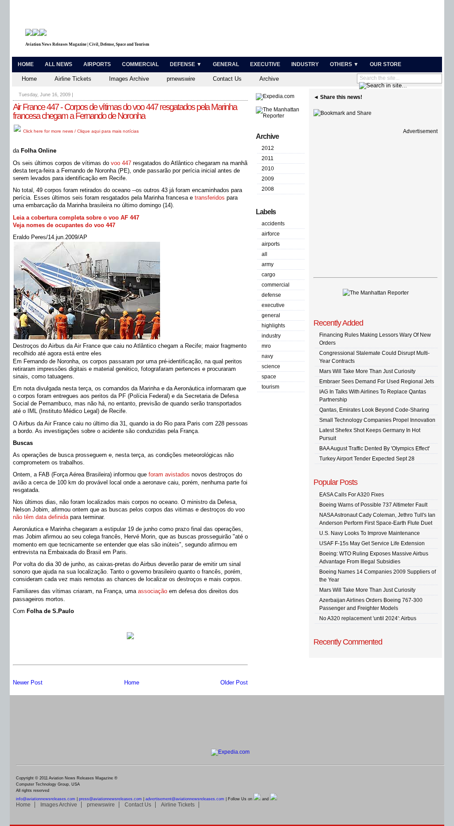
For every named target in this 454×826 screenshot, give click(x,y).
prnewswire (181, 78)
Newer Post (28, 682)
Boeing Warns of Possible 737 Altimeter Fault (373, 505)
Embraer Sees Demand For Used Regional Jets (376, 381)
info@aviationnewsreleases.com (45, 799)
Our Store (385, 64)
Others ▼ (344, 64)
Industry (305, 64)
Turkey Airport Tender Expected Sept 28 (367, 459)
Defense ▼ (186, 64)
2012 (268, 148)
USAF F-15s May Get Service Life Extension (372, 543)
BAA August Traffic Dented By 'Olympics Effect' (374, 448)
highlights (273, 326)
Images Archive (129, 78)
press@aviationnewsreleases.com (110, 799)
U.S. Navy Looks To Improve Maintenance (369, 533)
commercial (276, 285)
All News (58, 64)
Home (26, 64)
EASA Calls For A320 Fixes (351, 495)
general (271, 315)
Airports (97, 64)
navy (267, 356)
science (271, 366)
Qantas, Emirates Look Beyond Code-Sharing (374, 410)
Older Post (234, 682)
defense (271, 295)
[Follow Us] (257, 799)
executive (273, 305)
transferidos (210, 197)
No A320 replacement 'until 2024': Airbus (367, 618)
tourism (270, 387)
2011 (268, 158)
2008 (268, 189)
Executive (265, 64)
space (269, 377)
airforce (271, 234)
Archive (269, 78)
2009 (268, 179)
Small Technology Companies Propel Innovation (377, 420)
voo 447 (121, 163)
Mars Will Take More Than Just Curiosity (367, 371)
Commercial (140, 64)
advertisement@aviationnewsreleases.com (184, 799)
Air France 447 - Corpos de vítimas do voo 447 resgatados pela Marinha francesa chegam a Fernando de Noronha (125, 111)
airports (271, 244)
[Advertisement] (336, 30)
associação (152, 591)
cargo (268, 274)
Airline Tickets (73, 78)
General (226, 64)
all (264, 254)
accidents (273, 223)
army (268, 264)
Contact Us (227, 78)
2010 (268, 168)
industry (271, 336)
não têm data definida (40, 517)
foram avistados (169, 474)
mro (266, 346)
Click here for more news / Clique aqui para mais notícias (80, 131)
